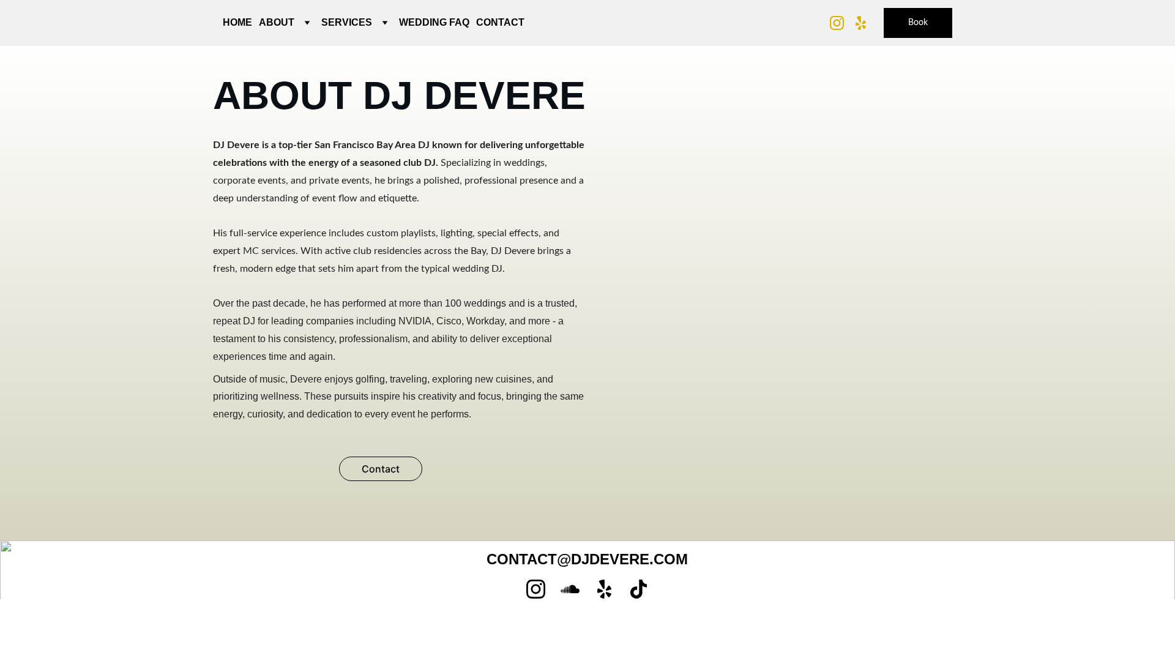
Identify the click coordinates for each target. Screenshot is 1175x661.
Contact (381, 469)
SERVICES (346, 22)
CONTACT (500, 22)
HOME (237, 22)
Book (918, 22)
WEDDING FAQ (434, 22)
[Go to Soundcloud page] (570, 589)
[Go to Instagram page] (842, 23)
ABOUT (276, 22)
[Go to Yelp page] (861, 23)
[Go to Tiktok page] (638, 589)
